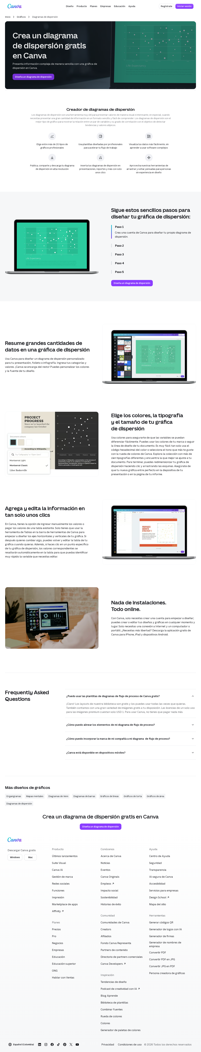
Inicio (8, 16)
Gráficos (21, 16)
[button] (70, 6)
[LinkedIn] (39, 1044)
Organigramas (13, 796)
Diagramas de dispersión (19, 803)
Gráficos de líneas (109, 796)
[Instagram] (45, 1044)
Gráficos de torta (133, 796)
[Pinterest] (64, 1044)
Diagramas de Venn (58, 796)
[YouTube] (77, 1044)
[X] (70, 1044)
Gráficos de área (155, 796)
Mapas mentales (34, 796)
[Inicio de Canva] (15, 6)
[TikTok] (58, 1044)
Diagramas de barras (84, 796)
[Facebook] (52, 1044)
